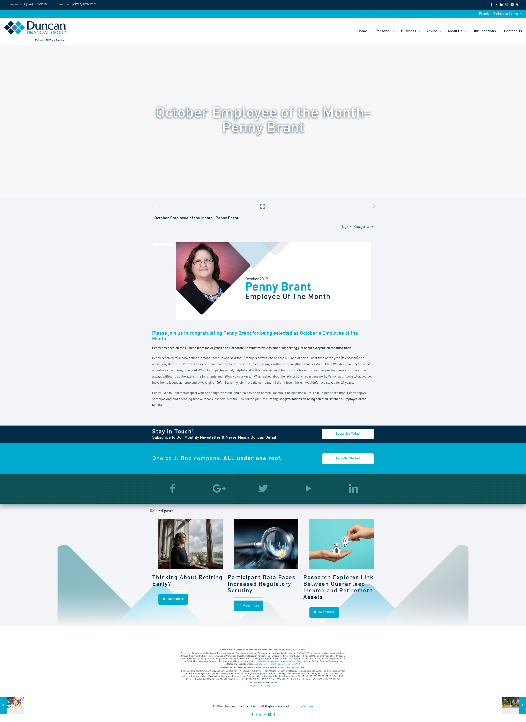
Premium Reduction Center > (500, 13)
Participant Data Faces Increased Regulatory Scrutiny (261, 584)
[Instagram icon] (506, 4)
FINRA (300, 653)
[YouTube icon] (496, 4)
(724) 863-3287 (85, 4)
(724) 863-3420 (36, 4)
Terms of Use (270, 686)
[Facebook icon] (491, 4)
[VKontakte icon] (511, 4)
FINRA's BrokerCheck (295, 650)
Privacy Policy (255, 686)
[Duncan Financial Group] (35, 31)
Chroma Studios (302, 706)
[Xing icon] (517, 4)
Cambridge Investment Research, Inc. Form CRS (278, 664)
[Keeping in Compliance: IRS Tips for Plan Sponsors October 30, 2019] (514, 705)
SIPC (307, 653)
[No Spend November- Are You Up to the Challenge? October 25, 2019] (12, 705)
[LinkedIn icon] (501, 4)
